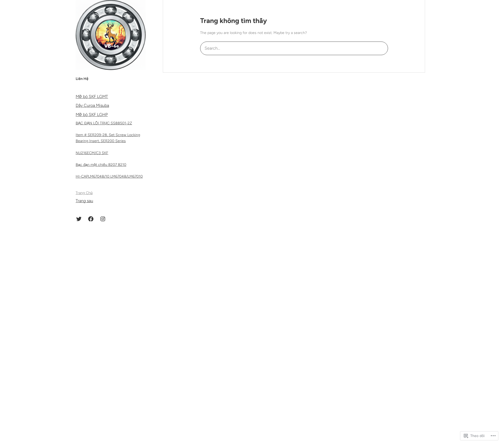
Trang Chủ (84, 193)
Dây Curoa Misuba (92, 105)
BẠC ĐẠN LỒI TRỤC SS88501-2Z (104, 123)
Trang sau (84, 200)
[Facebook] (91, 219)
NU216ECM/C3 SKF (92, 153)
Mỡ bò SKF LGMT (92, 96)
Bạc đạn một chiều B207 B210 (101, 164)
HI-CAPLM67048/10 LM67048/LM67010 (109, 176)
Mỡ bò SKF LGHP (92, 114)
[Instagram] (103, 219)
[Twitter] (79, 219)
